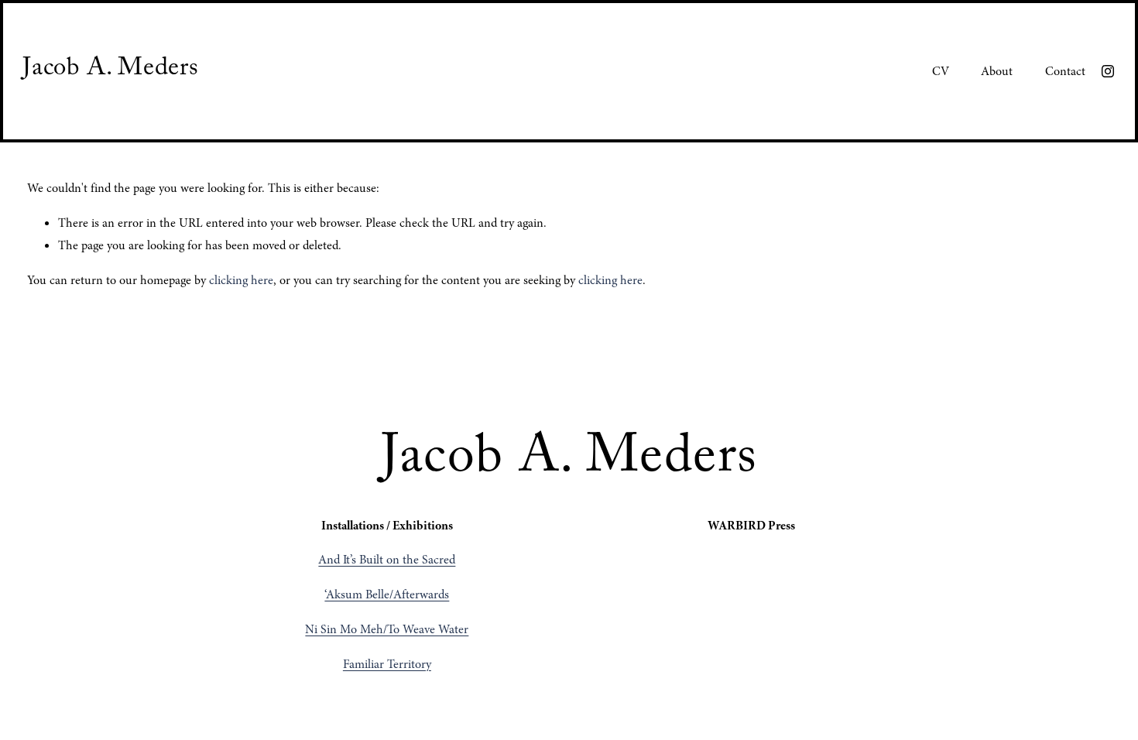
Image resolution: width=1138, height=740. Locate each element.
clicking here (241, 280)
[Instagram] (1108, 71)
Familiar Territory (387, 664)
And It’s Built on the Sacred (386, 559)
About (997, 71)
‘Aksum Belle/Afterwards (386, 594)
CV (940, 71)
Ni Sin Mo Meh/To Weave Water (386, 629)
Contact (1065, 71)
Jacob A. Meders (110, 70)
